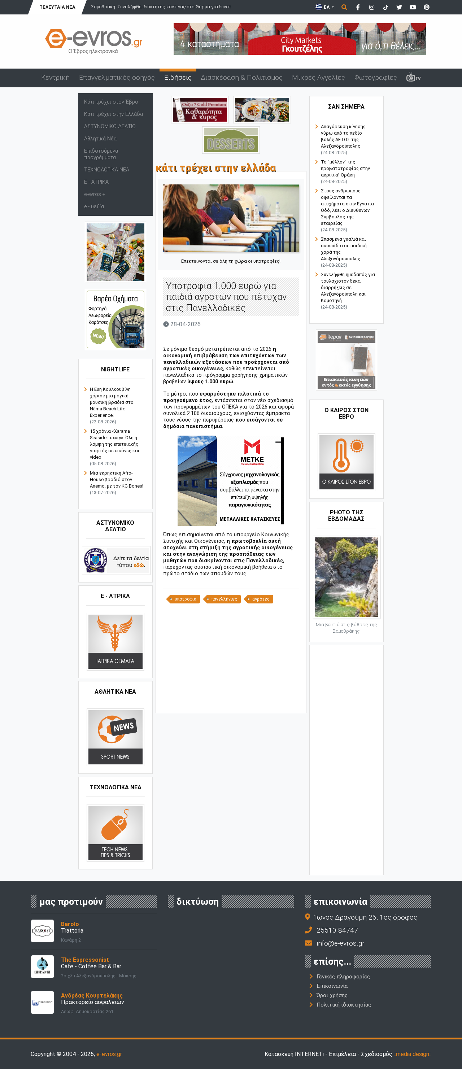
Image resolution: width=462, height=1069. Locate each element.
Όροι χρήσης (332, 995)
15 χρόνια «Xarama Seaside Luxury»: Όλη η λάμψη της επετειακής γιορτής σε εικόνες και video (114, 444)
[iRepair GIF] (346, 360)
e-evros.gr (109, 1054)
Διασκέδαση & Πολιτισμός (242, 77)
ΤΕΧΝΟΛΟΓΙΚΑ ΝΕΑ (106, 170)
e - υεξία (94, 207)
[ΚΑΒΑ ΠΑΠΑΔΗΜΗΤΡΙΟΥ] (115, 252)
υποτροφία (185, 599)
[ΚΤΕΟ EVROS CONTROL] (115, 319)
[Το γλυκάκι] (231, 139)
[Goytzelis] (300, 38)
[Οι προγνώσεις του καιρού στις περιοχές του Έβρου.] (346, 462)
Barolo (70, 924)
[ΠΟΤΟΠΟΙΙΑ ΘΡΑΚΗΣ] (200, 109)
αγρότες (261, 599)
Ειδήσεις (178, 77)
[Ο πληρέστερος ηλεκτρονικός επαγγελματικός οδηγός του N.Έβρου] (94, 41)
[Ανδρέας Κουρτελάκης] (42, 1001)
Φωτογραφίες (375, 77)
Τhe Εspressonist (85, 959)
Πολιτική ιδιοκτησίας (344, 1005)
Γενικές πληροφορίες (343, 976)
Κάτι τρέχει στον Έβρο (111, 102)
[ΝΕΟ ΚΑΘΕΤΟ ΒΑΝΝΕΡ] (346, 759)
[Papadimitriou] (262, 109)
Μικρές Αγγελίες (318, 77)
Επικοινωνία (332, 986)
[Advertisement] (231, 657)
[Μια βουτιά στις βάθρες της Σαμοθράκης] (346, 576)
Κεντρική (55, 77)
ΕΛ (327, 7)
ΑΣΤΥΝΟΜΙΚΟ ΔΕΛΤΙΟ (110, 126)
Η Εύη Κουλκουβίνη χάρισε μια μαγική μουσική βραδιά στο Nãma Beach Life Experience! (112, 402)
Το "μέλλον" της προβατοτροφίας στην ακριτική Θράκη (345, 168)
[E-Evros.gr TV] (414, 77)
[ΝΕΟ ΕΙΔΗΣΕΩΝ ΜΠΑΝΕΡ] (231, 700)
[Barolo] (42, 930)
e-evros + (94, 194)
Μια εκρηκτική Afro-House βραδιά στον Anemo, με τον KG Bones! (116, 479)
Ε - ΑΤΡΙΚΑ (96, 182)
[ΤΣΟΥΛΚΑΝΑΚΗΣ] (231, 480)
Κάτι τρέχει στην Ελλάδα (113, 114)
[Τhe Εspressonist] (42, 966)
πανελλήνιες (224, 599)
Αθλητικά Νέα (100, 139)
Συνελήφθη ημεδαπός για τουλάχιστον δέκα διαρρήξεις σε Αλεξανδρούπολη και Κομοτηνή (348, 287)
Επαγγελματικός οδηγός (117, 77)
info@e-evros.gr (341, 943)
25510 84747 (337, 930)
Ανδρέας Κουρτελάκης (92, 995)
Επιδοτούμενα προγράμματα (101, 154)
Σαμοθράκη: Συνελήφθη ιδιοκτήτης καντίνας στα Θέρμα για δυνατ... (163, 6)
